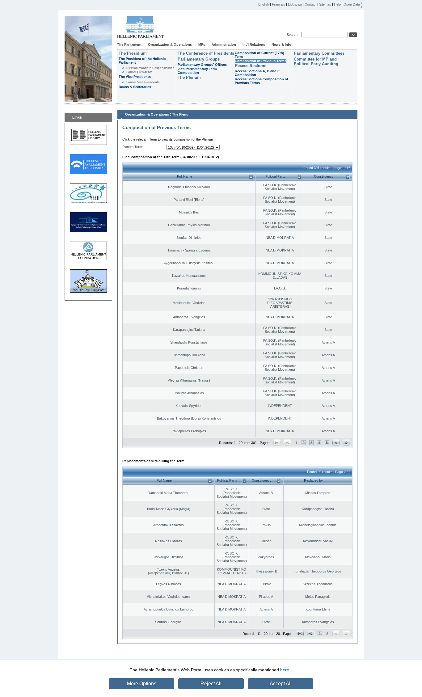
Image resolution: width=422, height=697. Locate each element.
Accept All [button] (281, 683)
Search (293, 34)
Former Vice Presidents (142, 82)
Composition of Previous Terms (260, 61)
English (263, 4)
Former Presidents (139, 72)
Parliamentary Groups (199, 59)
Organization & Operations (170, 44)
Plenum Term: (132, 147)
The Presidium (133, 53)
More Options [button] (141, 683)
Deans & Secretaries (135, 87)
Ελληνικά (295, 4)
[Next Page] (336, 442)
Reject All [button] (211, 683)
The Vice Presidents (135, 76)
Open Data (352, 4)
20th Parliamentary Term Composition (197, 70)
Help (337, 4)
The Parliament (129, 44)
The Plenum (189, 77)
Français (278, 4)
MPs (201, 44)
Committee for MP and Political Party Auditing (316, 61)
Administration (224, 44)
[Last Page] (346, 442)
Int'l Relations (254, 44)
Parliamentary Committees (319, 53)
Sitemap (325, 4)
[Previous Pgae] (310, 633)
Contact (310, 4)
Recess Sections (250, 65)
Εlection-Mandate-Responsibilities (150, 68)
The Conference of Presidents (206, 53)
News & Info (281, 44)
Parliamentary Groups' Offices (202, 64)
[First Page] (300, 633)
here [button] (284, 669)
